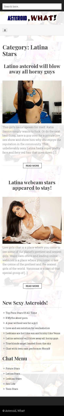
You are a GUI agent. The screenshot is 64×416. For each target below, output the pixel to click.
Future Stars (13, 368)
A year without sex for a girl (22, 323)
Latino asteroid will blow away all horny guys (32, 69)
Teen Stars (12, 388)
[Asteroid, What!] (32, 17)
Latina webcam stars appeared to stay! (32, 185)
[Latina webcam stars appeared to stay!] (32, 220)
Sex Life (10, 383)
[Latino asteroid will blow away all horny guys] (32, 101)
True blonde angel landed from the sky (28, 343)
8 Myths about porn (17, 317)
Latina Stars (13, 373)
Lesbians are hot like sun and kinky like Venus (33, 333)
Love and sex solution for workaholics (28, 328)
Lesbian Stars (13, 378)
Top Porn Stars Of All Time (21, 312)
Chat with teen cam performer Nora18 (28, 348)
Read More (32, 165)
